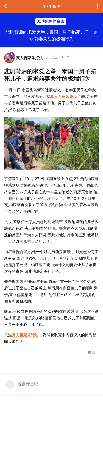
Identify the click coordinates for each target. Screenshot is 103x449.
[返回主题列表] (5, 6)
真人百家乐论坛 (63, 96)
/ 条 (49, 6)
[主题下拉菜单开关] (97, 6)
